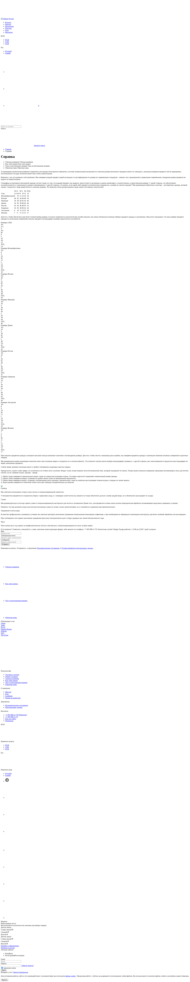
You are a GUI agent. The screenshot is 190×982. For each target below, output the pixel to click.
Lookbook (9, 696)
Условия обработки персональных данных (77, 548)
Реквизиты (9, 721)
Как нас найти (10, 719)
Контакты (9, 32)
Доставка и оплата (12, 675)
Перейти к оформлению (10, 946)
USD (7, 42)
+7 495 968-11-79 (11, 717)
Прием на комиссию (13, 698)
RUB (7, 40)
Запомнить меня (9, 968)
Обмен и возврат (11, 677)
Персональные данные (13, 707)
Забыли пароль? (28, 966)
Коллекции (9, 26)
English (8, 53)
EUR (7, 44)
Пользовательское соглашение (48, 548)
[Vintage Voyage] (7, 19)
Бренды (8, 24)
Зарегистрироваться (20, 972)
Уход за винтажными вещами (16, 683)
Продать (8, 28)
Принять (4, 980)
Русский (8, 51)
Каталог (8, 22)
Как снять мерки (11, 681)
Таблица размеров (12, 679)
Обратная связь (11, 684)
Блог (7, 30)
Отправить (5, 544)
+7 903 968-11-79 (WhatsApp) (16, 715)
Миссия (8, 692)
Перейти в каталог (8, 948)
